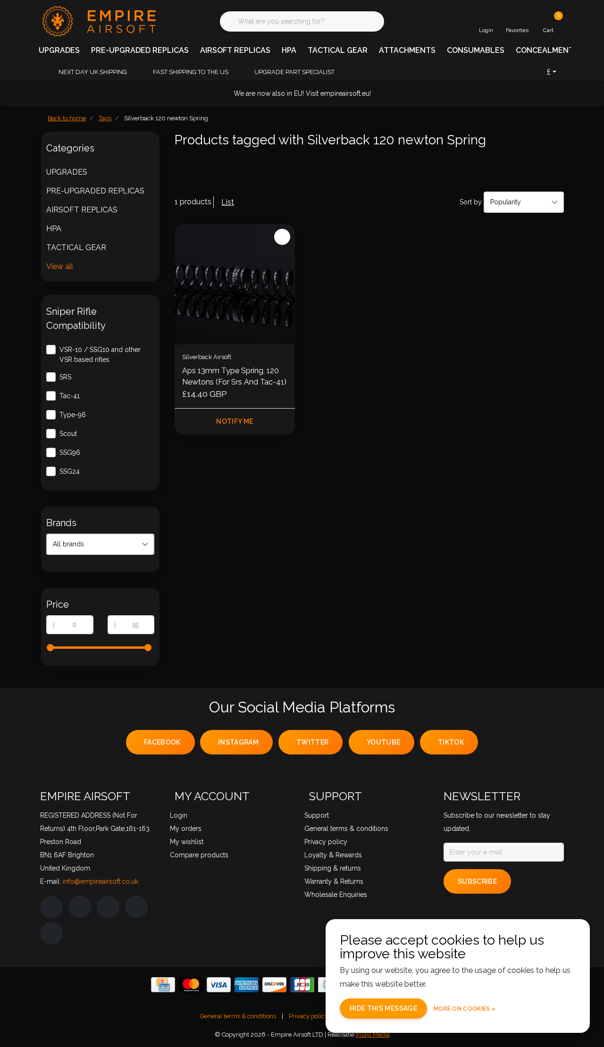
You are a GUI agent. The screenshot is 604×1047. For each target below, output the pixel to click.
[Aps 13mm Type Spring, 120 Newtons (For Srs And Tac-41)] (235, 284)
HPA (289, 50)
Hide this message (383, 1008)
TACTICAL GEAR (338, 50)
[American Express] (247, 984)
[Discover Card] (274, 984)
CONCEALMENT (545, 50)
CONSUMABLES (475, 50)
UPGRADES (59, 50)
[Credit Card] (163, 984)
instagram (238, 742)
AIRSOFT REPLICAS (235, 50)
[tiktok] (51, 933)
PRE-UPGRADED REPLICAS (140, 50)
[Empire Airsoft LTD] (98, 20)
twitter (312, 742)
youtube (383, 742)
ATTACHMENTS (407, 50)
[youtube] (136, 907)
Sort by (471, 202)
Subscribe (477, 881)
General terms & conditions (238, 1016)
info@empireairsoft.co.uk (100, 881)
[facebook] (51, 907)
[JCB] (302, 984)
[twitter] (108, 907)
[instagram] (79, 907)
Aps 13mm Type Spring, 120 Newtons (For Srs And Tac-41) (234, 376)
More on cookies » (464, 1008)
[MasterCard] (191, 984)
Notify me (234, 421)
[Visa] (219, 984)
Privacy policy (308, 1016)
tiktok (451, 742)
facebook (162, 742)
